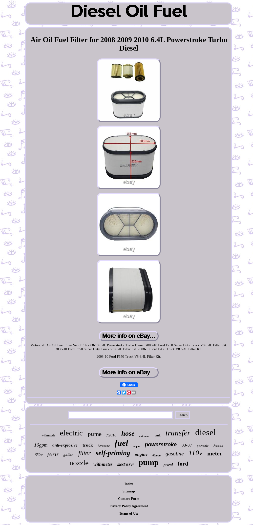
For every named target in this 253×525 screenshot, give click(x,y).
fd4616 (53, 455)
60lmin (156, 455)
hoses (218, 446)
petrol (168, 465)
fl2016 (111, 435)
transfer (178, 432)
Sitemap (129, 491)
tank (158, 435)
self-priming (113, 453)
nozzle (78, 463)
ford (183, 464)
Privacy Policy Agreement (128, 506)
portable (203, 446)
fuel (121, 443)
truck (88, 445)
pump (149, 462)
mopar (136, 446)
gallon (68, 455)
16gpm (40, 445)
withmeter (102, 464)
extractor (144, 435)
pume (95, 434)
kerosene (104, 446)
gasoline (175, 454)
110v (195, 453)
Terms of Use (128, 513)
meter (214, 453)
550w (38, 455)
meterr (125, 464)
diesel (205, 432)
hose (127, 433)
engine (141, 454)
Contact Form (128, 499)
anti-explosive (65, 445)
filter (84, 453)
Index (129, 484)
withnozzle (48, 435)
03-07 (187, 445)
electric (71, 433)
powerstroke (161, 444)
